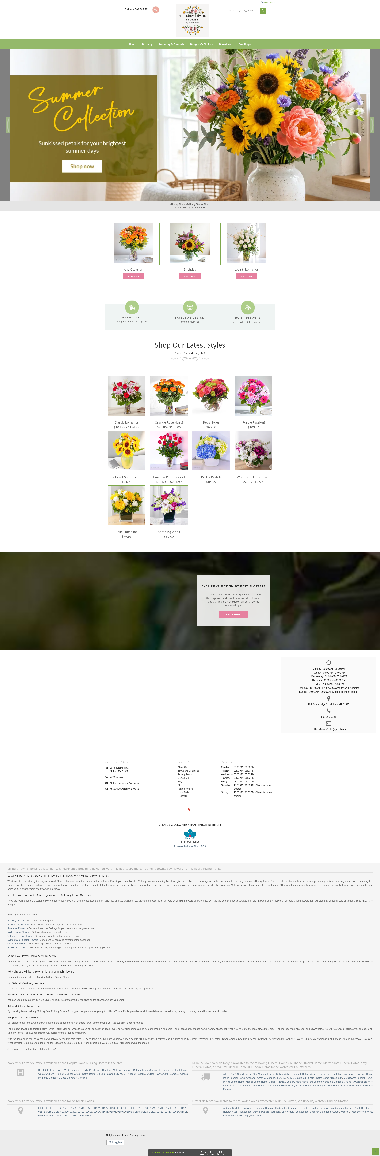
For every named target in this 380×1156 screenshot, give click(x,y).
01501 (49, 1100)
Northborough (230, 1104)
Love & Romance (246, 262)
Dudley (279, 1100)
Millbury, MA (115, 1135)
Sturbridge (325, 1104)
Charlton (259, 1100)
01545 (152, 1100)
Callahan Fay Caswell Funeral (348, 1066)
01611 (152, 1104)
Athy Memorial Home (264, 1066)
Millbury (349, 1100)
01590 (65, 1104)
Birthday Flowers (16, 913)
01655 (57, 1108)
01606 (112, 1104)
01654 (49, 1108)
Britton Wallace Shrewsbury (316, 1066)
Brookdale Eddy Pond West (53, 1062)
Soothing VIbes (169, 524)
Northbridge (245, 1104)
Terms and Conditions (188, 763)
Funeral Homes (185, 781)
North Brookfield (363, 1100)
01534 (89, 1108)
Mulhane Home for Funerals (307, 1074)
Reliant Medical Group (68, 1066)
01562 (65, 1108)
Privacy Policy (185, 766)
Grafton (305, 1100)
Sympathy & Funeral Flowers (22, 932)
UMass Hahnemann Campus (163, 1066)
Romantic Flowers (17, 921)
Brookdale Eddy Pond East (85, 1062)
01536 (73, 1108)
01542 (136, 1100)
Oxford (256, 1104)
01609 (136, 1104)
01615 (183, 1104)
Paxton (265, 1104)
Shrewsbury (288, 1104)
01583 (57, 1104)
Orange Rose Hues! (169, 415)
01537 (120, 1100)
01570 (183, 1100)
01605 (105, 1104)
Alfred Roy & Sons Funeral (237, 1066)
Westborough (242, 1108)
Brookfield (248, 1100)
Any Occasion (133, 262)
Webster (345, 1104)
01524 (97, 1100)
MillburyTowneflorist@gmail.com (125, 775)
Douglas (269, 1100)
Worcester (255, 1108)
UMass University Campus (73, 1070)
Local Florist (184, 784)
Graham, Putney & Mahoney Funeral (265, 1070)
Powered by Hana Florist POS (190, 839)
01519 (81, 1100)
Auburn (227, 1100)
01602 (81, 1104)
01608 (128, 1104)
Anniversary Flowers (18, 917)
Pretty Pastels (211, 469)
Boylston (236, 1100)
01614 (176, 1104)
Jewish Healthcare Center (163, 1062)
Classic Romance (127, 415)
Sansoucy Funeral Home (326, 1078)
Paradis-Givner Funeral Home (249, 1078)
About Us (182, 759)
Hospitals (182, 788)
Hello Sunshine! (126, 524)
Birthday (147, 44)
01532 (112, 1100)
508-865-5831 (116, 769)
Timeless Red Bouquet (169, 469)
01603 (89, 1104)
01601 (73, 1104)
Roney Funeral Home (299, 1078)
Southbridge (302, 1104)
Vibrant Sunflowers (126, 469)
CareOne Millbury (111, 1062)
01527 (105, 1100)
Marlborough (337, 1100)
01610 (144, 1104)
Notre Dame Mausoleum (329, 1070)
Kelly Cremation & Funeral (301, 1070)
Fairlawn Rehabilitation (135, 1062)
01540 (128, 1100)
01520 (89, 1100)
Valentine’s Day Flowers (20, 928)
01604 (97, 1104)
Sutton (335, 1104)
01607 (120, 1104)
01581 (49, 1104)
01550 (168, 1100)
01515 (73, 1100)
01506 (57, 1100)
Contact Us (183, 770)
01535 (81, 1108)
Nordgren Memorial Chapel (337, 1074)
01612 (160, 1104)
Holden (314, 1100)
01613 (168, 1104)
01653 (41, 1108)
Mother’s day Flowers (18, 924)
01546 (160, 1100)
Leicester (324, 1100)
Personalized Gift (16, 940)
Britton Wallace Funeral (288, 1066)
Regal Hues (211, 415)
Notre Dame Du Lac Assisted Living (102, 1066)
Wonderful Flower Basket (253, 469)
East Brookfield (292, 1100)
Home (132, 44)
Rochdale (275, 1104)
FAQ (180, 774)
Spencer (314, 1104)
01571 (41, 1104)
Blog (180, 777)
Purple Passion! (253, 415)
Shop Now (133, 268)
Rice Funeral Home (276, 1078)
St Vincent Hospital (134, 1066)
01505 (41, 1100)
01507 (65, 1100)
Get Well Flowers (16, 936)
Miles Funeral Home (234, 1074)
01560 (176, 1100)
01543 (144, 1100)
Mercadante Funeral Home (357, 1070)
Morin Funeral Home (257, 1074)
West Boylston (358, 1104)
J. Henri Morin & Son (280, 1074)
